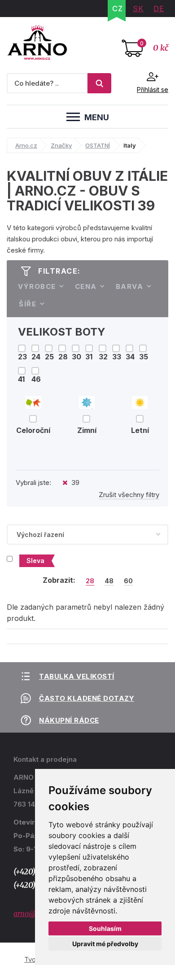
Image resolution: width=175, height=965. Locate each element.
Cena (86, 286)
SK (138, 8)
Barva (130, 286)
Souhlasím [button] (105, 928)
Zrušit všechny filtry (129, 494)
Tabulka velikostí (76, 676)
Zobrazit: (59, 580)
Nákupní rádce (69, 720)
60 (128, 581)
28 (90, 581)
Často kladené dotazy (86, 698)
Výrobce (37, 286)
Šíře (27, 304)
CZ (117, 8)
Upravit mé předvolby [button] (105, 944)
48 (109, 581)
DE (158, 8)
